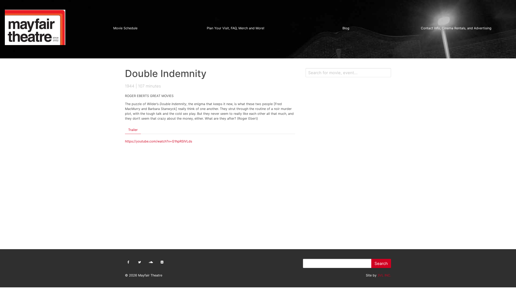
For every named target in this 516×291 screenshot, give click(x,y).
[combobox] (348, 72)
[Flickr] (162, 262)
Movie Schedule (125, 28)
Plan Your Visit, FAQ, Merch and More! (235, 28)
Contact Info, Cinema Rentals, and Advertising (456, 28)
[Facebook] (128, 262)
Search (381, 263)
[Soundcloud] (150, 262)
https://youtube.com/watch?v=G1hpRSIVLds (158, 141)
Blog (345, 28)
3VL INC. (384, 275)
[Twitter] (139, 262)
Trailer (133, 130)
